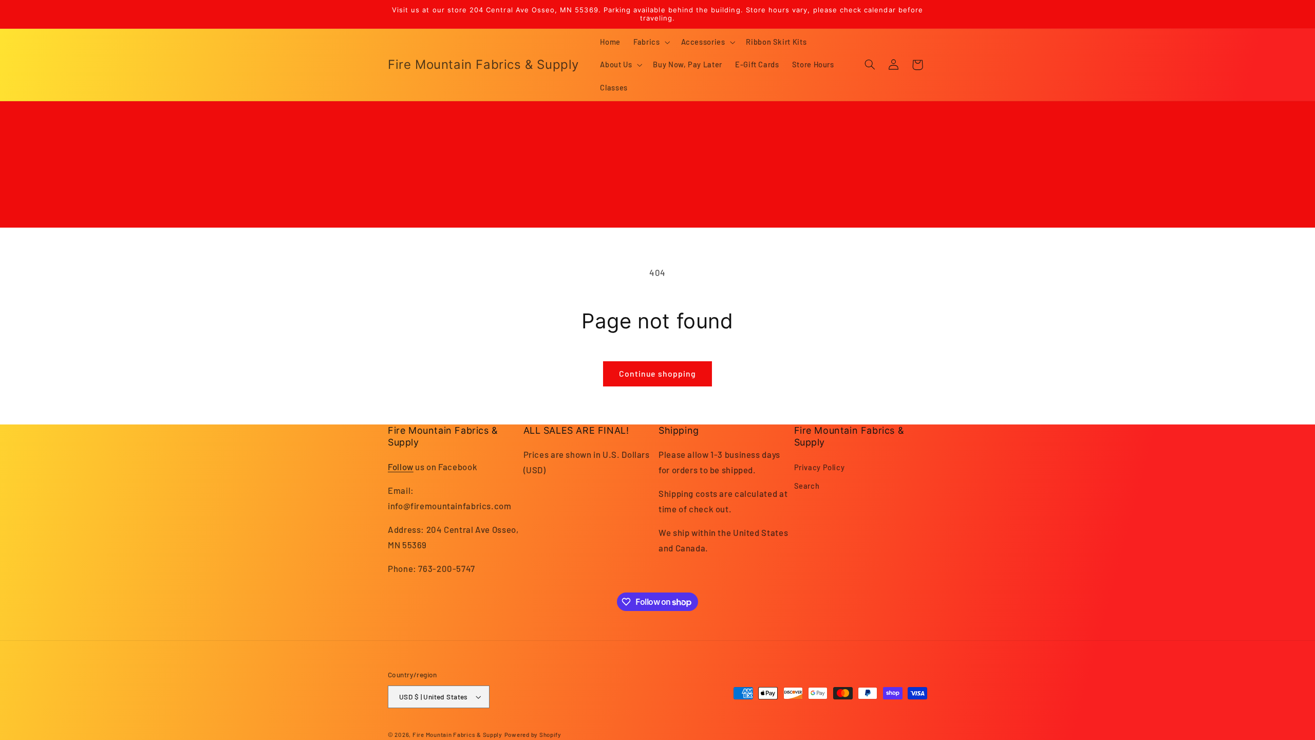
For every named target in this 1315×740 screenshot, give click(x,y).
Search (807, 485)
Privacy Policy (819, 467)
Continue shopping (657, 373)
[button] (650, 42)
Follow (401, 466)
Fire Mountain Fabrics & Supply (457, 734)
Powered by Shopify (532, 734)
